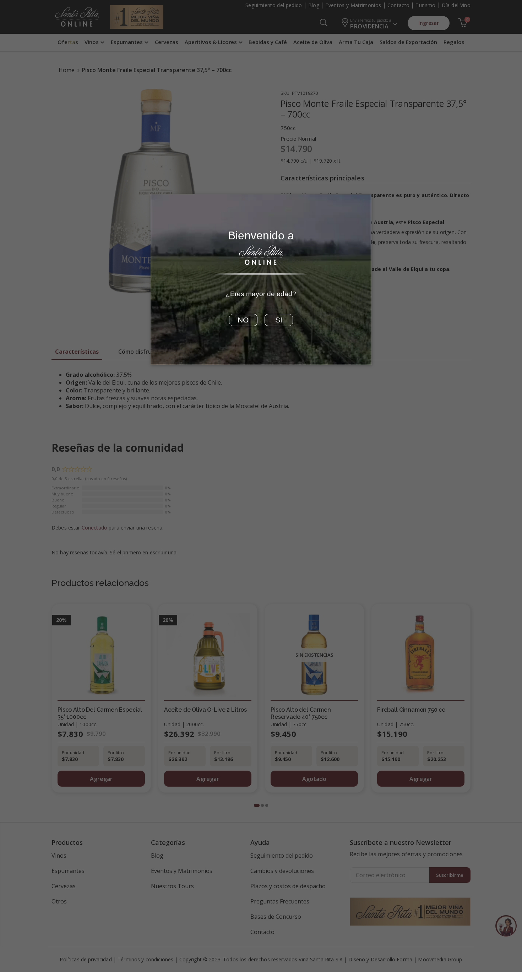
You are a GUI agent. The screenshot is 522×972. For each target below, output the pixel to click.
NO (243, 320)
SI (278, 320)
